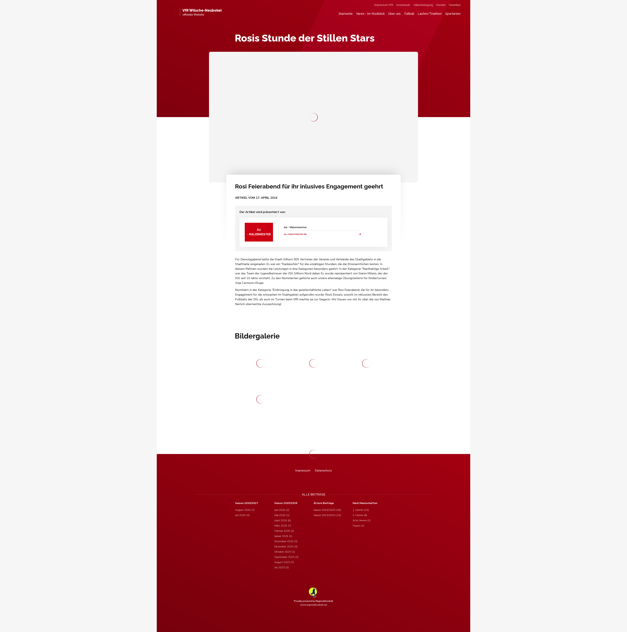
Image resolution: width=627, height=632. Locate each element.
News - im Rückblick (370, 13)
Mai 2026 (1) (281, 515)
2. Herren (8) (360, 515)
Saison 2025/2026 (285, 503)
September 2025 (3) (286, 557)
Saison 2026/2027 (246, 503)
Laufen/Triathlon (430, 13)
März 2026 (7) (282, 525)
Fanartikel (454, 5)
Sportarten (452, 13)
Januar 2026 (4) (283, 536)
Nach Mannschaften (365, 503)
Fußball (409, 13)
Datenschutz (323, 470)
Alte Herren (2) (361, 520)
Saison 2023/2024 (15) (327, 515)
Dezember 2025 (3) (285, 541)
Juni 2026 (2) (281, 510)
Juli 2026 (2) (242, 515)
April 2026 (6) (282, 520)
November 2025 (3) (285, 546)
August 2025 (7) (284, 562)
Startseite (346, 13)
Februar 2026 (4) (284, 531)
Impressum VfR (383, 5)
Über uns (394, 13)
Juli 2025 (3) (281, 567)
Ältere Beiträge (324, 503)
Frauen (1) (358, 525)
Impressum (302, 470)
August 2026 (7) (245, 510)
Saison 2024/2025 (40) (327, 510)
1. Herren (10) (361, 510)
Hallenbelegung (423, 5)
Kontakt (441, 5)
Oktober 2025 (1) (284, 552)
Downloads (403, 5)
